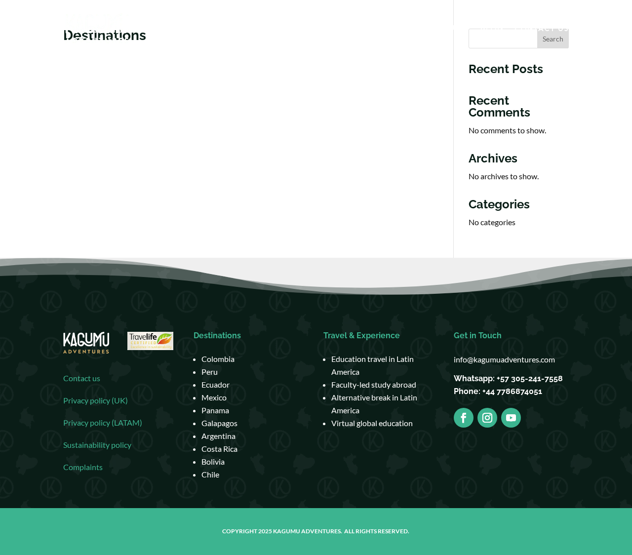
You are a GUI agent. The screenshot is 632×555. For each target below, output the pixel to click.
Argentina (218, 435)
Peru (209, 371)
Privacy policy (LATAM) (102, 422)
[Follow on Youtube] (511, 418)
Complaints (83, 467)
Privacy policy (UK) (95, 400)
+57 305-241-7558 (530, 378)
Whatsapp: (475, 378)
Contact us (81, 378)
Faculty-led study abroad (373, 384)
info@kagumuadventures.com (504, 359)
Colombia (218, 358)
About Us (438, 29)
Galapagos (219, 423)
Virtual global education (372, 423)
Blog (492, 29)
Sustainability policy (97, 444)
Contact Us (541, 29)
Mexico (214, 397)
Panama (215, 410)
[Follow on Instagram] (487, 418)
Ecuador (215, 384)
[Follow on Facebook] (464, 418)
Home (275, 29)
